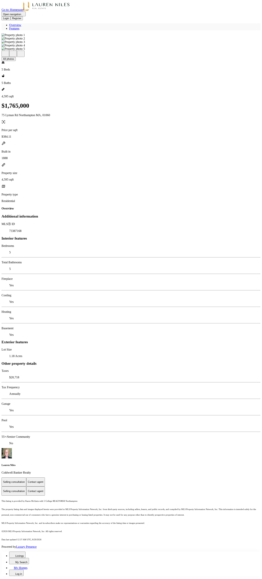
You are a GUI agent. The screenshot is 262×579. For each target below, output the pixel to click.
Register (16, 18)
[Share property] (21, 54)
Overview (15, 25)
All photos (8, 58)
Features (14, 28)
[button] (131, 35)
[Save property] (13, 54)
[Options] (5, 54)
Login (6, 18)
